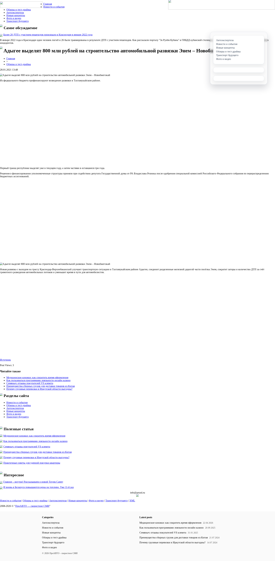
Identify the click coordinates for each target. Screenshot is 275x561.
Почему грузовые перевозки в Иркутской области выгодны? (39, 389)
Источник (5, 359)
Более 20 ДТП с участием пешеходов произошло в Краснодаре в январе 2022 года (47, 34)
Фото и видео (13, 18)
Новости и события (53, 6)
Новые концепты (15, 15)
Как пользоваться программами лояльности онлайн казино (38, 380)
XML (132, 500)
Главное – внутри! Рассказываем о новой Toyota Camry (33, 481)
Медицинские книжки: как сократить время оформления (37, 377)
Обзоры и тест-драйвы (18, 9)
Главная (47, 4)
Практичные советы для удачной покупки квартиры (31, 462)
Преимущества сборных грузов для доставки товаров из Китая (40, 386)
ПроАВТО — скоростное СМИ (32, 506)
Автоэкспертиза (15, 12)
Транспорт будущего (17, 21)
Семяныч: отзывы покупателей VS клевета (29, 383)
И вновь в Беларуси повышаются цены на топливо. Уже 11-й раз (38, 487)
